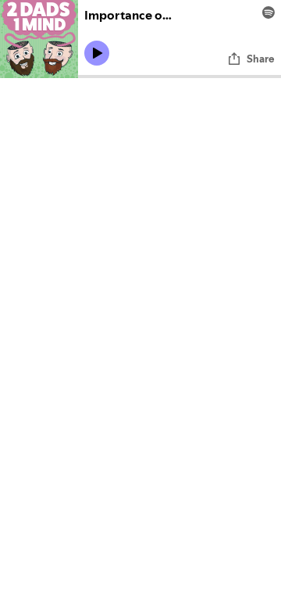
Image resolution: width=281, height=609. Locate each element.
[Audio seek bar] (179, 76)
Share (261, 59)
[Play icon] (96, 53)
